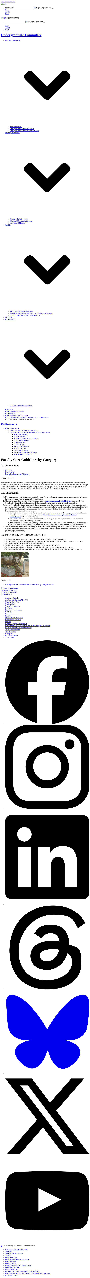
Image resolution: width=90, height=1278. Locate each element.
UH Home (9, 409)
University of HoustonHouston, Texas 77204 (9, 591)
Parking (8, 622)
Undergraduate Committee (21, 35)
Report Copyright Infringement (16, 624)
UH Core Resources (12, 429)
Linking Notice (10, 1261)
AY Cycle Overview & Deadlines (21, 311)
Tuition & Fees (10, 632)
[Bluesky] (47, 1073)
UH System (9, 634)
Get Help (8, 612)
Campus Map (10, 604)
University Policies (11, 1275)
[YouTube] (47, 1242)
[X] (47, 1158)
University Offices (11, 636)
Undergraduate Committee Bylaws (22, 129)
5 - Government (19, 442)
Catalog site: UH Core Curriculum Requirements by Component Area (29, 585)
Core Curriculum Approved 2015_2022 (23, 430)
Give (7, 14)
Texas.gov (8, 1251)
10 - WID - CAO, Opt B (22, 454)
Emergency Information (13, 610)
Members (8, 317)
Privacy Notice (10, 1263)
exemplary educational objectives (58, 501)
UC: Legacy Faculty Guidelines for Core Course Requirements (27, 417)
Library (7, 616)
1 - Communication (20, 434)
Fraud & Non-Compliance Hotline (17, 1259)
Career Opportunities (12, 606)
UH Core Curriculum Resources (21, 406)
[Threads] (47, 989)
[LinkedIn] (47, 904)
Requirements (10, 472)
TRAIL (8, 1255)
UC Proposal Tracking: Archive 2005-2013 (25, 315)
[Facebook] (47, 724)
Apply (7, 12)
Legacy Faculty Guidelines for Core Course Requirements (30, 432)
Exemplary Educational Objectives (17, 474)
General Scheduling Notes (19, 219)
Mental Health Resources (14, 618)
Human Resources (11, 614)
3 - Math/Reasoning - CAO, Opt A (26, 438)
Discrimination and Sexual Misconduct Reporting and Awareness (27, 626)
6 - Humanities (19, 444)
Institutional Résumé (12, 1267)
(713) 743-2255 (6, 594)
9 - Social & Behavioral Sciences (25, 452)
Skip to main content (8, 2)
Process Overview (16, 127)
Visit (6, 10)
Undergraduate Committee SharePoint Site (24, 131)
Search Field (9, 8)
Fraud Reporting (11, 1257)
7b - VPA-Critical (20, 448)
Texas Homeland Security (14, 1253)
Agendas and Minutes (17, 223)
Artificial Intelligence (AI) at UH (16, 600)
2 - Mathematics (19, 436)
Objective (8, 470)
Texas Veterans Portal (12, 630)
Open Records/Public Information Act (18, 628)
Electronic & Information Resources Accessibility (22, 1271)
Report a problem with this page (16, 1249)
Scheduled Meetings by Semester (21, 221)
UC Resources (10, 413)
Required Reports (11, 1269)
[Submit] (52, 8)
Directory (8, 608)
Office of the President (13, 620)
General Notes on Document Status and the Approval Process (31, 313)
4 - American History (21, 440)
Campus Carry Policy (12, 602)
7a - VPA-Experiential (22, 446)
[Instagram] (47, 808)
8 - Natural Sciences (21, 450)
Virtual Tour (9, 638)
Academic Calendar (12, 598)
